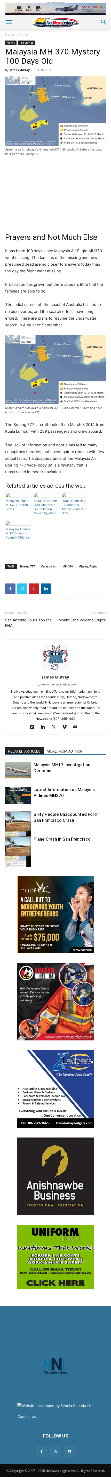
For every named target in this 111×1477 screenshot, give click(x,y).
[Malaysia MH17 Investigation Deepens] (18, 770)
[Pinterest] (34, 588)
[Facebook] (10, 588)
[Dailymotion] (34, 727)
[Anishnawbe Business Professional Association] (55, 1176)
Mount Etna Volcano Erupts (82, 620)
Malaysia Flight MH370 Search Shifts (17, 505)
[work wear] (55, 1001)
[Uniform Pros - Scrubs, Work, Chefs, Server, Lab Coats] (55, 1257)
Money (24, 34)
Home (9, 34)
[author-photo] (55, 670)
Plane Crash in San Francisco (62, 839)
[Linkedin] (46, 588)
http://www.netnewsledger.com (56, 684)
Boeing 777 (27, 566)
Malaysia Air (49, 566)
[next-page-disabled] (16, 864)
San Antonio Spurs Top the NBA (28, 623)
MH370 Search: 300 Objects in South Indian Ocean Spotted (45, 507)
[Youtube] (77, 727)
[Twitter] (22, 588)
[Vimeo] (66, 727)
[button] (9, 22)
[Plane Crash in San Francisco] (18, 851)
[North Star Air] (55, 9)
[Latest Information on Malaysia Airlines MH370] (18, 795)
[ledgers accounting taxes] (55, 1089)
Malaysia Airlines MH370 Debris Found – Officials (18, 533)
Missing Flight (87, 566)
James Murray (20, 70)
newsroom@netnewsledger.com (65, 1416)
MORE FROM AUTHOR (65, 751)
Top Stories (26, 42)
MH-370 (67, 566)
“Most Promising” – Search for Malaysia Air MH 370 (74, 507)
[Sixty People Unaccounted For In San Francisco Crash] (18, 826)
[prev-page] (8, 864)
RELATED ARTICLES (24, 751)
